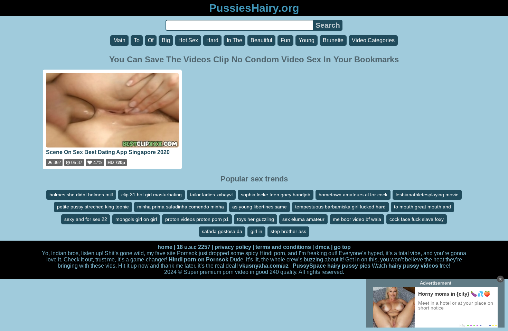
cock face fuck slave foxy (416, 219)
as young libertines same (259, 206)
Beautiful (261, 40)
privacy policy (233, 247)
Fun (285, 40)
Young (306, 40)
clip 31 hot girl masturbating (151, 194)
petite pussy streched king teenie (93, 206)
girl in (256, 231)
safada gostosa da (222, 231)
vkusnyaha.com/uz (264, 266)
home (165, 247)
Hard (212, 40)
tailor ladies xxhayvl (211, 194)
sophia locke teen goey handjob (275, 194)
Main (119, 40)
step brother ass (288, 231)
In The (234, 40)
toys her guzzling (255, 219)
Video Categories (373, 40)
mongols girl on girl (136, 219)
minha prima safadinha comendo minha (180, 206)
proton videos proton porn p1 (197, 219)
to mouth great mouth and (422, 206)
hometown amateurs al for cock (353, 194)
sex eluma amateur (303, 219)
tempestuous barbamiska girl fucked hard (340, 206)
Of (150, 40)
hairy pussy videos (413, 266)
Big (166, 40)
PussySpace (309, 266)
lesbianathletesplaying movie (427, 194)
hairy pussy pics (348, 266)
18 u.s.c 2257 (193, 247)
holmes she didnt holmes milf (81, 194)
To (137, 40)
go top (342, 247)
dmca (322, 247)
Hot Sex (188, 40)
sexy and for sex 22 (85, 219)
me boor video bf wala (357, 219)
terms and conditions (283, 247)
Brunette (333, 40)
